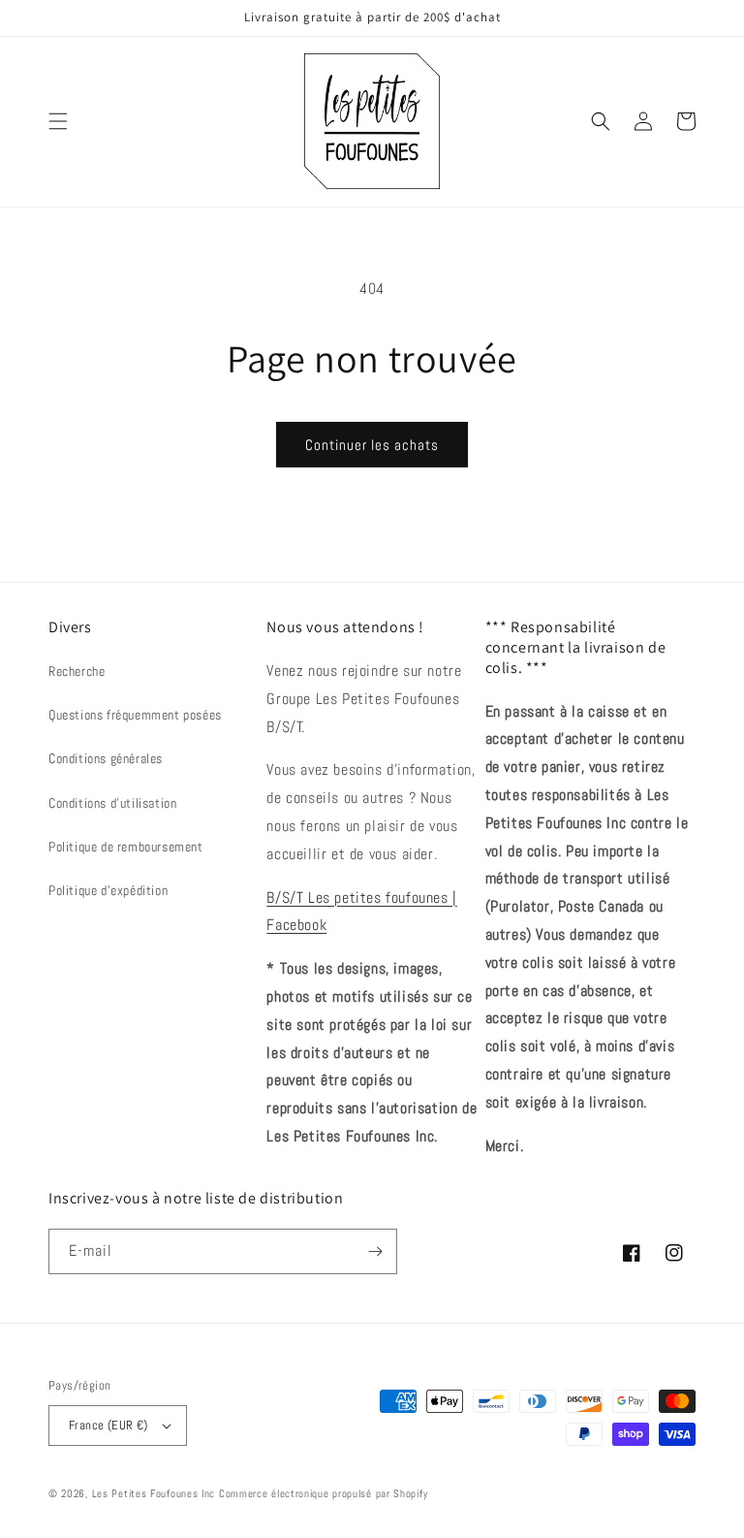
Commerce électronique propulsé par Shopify (323, 1493)
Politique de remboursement (125, 846)
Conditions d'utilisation (112, 803)
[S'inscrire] (375, 1251)
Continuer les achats (372, 444)
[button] (58, 121)
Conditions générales (105, 758)
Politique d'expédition (108, 890)
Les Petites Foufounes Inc (154, 1493)
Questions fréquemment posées (135, 714)
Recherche (76, 671)
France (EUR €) (108, 1425)
